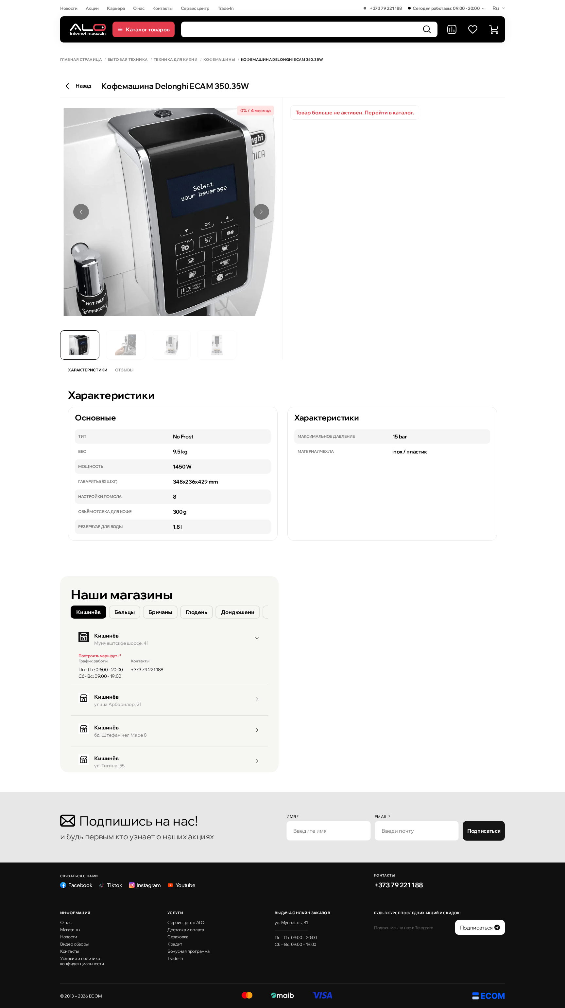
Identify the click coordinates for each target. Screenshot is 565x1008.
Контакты (162, 8)
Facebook (80, 885)
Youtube (186, 885)
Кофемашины (219, 59)
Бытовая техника (128, 59)
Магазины (70, 929)
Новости (68, 8)
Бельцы (124, 612)
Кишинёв (88, 612)
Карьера (116, 8)
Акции (92, 8)
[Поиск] (427, 29)
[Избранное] (472, 29)
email (382, 816)
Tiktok (114, 885)
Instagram (149, 885)
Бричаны (160, 612)
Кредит (174, 944)
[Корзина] (493, 29)
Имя (292, 816)
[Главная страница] (88, 29)
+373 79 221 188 (386, 8)
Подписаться (483, 831)
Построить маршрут (97, 655)
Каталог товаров (148, 29)
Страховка (177, 936)
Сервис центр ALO (185, 922)
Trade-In (225, 8)
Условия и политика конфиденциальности (82, 961)
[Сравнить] (451, 29)
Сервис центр (195, 8)
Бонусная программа (188, 951)
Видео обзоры (74, 944)
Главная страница (81, 59)
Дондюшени (237, 612)
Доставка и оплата (185, 929)
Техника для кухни (175, 59)
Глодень (196, 612)
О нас (138, 8)
